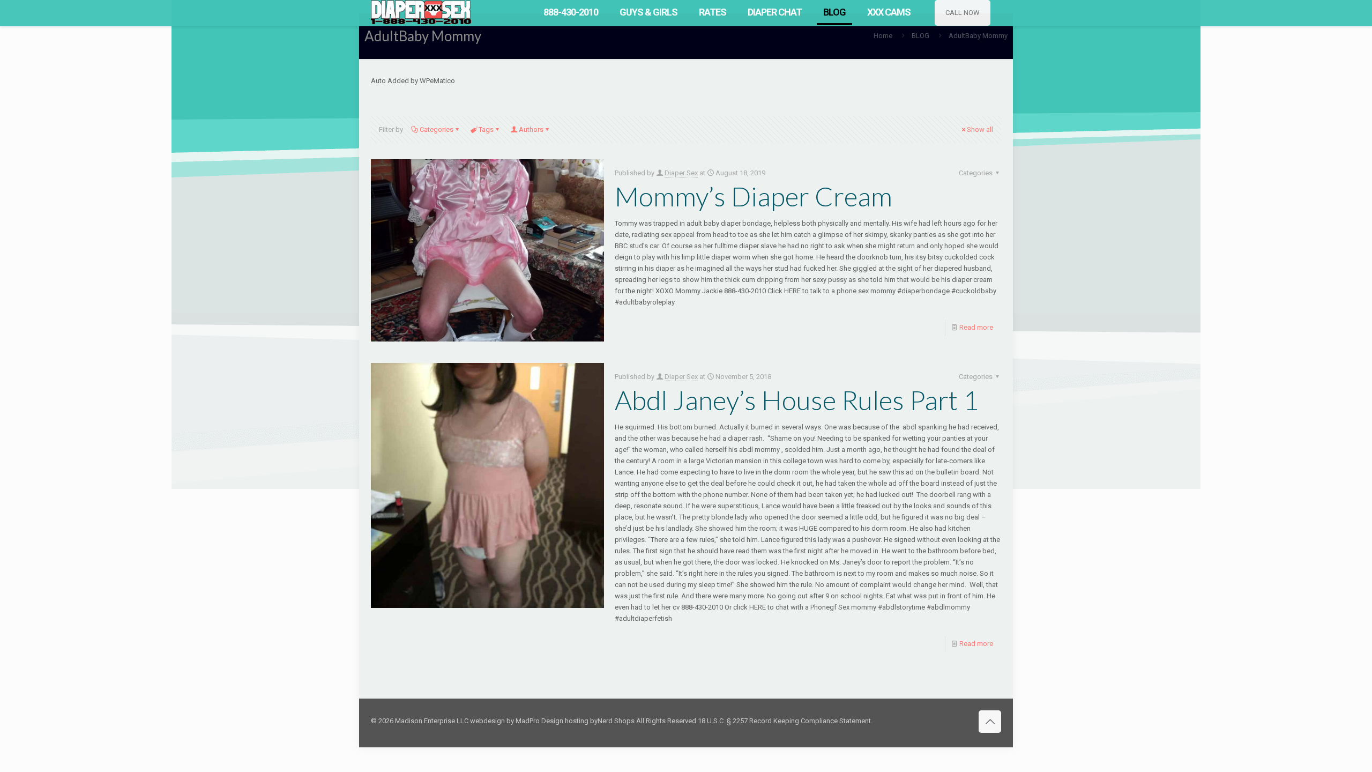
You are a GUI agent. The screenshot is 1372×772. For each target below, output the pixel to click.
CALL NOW (962, 13)
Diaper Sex (681, 173)
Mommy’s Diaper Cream (753, 196)
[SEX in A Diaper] (421, 12)
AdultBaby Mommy (978, 36)
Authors (531, 129)
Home (883, 36)
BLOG (920, 36)
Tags (486, 129)
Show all (980, 129)
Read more (976, 327)
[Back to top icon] (990, 721)
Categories (436, 129)
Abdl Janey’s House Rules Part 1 (797, 400)
